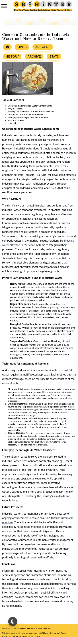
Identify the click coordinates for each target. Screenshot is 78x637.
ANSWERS (42, 47)
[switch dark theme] (12, 621)
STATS (54, 56)
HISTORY (12, 56)
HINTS (22, 47)
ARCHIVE (34, 56)
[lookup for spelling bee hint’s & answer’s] (7, 47)
